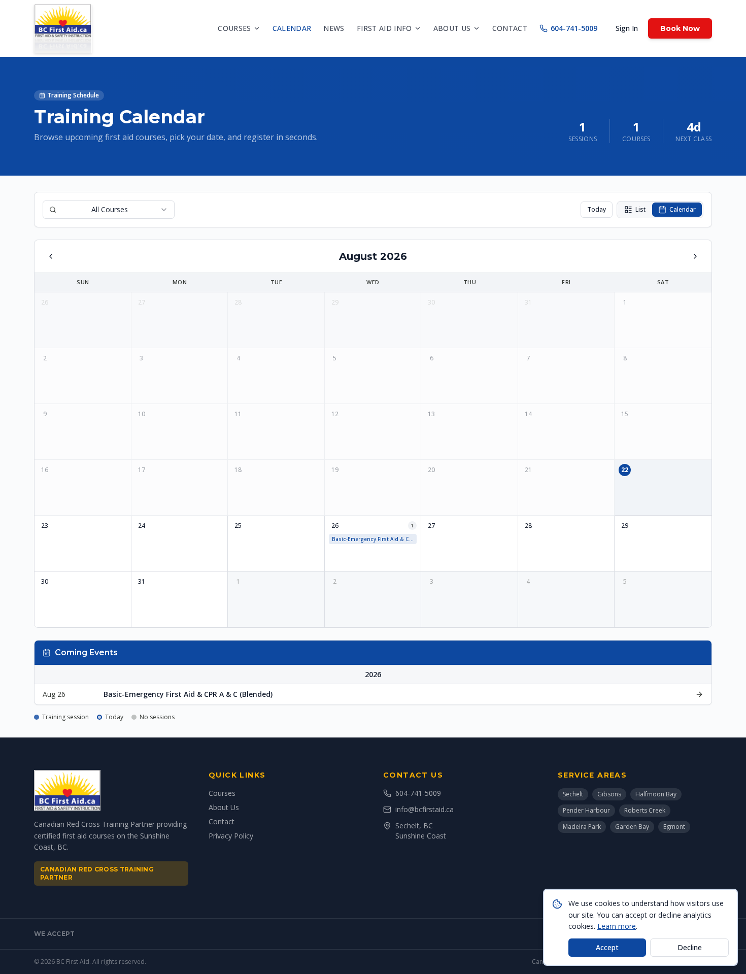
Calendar (292, 28)
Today (596, 209)
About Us (224, 807)
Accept (607, 947)
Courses (234, 28)
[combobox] (109, 209)
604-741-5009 (574, 28)
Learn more (616, 926)
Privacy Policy (231, 836)
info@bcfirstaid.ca (424, 809)
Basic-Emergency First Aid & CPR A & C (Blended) (374, 539)
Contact (509, 28)
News (333, 28)
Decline (689, 947)
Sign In (627, 28)
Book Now (680, 28)
